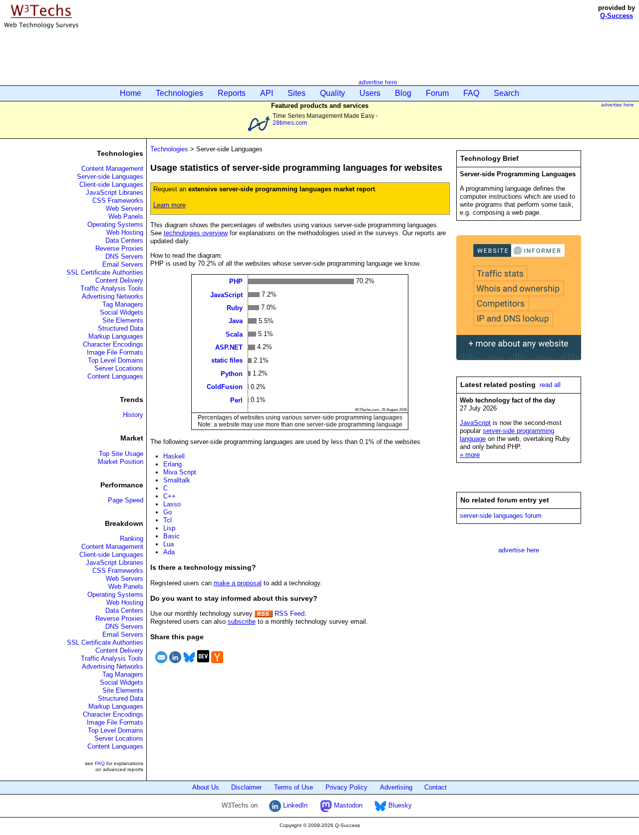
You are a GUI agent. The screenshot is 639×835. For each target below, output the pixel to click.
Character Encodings (113, 344)
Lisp (169, 528)
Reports (232, 93)
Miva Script (179, 472)
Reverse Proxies (119, 248)
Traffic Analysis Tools (111, 288)
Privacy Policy (346, 787)
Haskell (174, 456)
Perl (236, 400)
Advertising (396, 787)
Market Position (120, 461)
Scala (234, 334)
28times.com (290, 122)
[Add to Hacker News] (217, 664)
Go (167, 512)
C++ (169, 496)
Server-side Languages (110, 176)
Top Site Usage (121, 453)
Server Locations (118, 368)
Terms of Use (293, 787)
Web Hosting (124, 232)
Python (232, 373)
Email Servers (122, 264)
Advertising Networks (112, 296)
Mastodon (347, 805)
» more (470, 454)
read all (550, 385)
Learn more (169, 205)
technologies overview (196, 233)
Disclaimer (246, 787)
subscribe (242, 621)
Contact (435, 787)
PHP (236, 281)
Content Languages (115, 376)
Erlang (172, 464)
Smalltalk (176, 480)
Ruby (235, 307)
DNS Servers (124, 256)
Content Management (112, 168)
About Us (205, 787)
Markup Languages (115, 336)
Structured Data (120, 328)
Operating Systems (115, 224)
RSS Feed (289, 613)
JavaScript (226, 294)
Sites (297, 93)
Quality (332, 93)
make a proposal (238, 583)
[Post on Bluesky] (189, 664)
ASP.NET (229, 347)
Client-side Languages (111, 184)
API (266, 93)
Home (130, 93)
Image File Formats (115, 352)
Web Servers (124, 208)
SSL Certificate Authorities (104, 272)
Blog (403, 93)
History (133, 414)
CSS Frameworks (117, 200)
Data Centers (124, 240)
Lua (168, 544)
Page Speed (125, 500)
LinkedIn (294, 805)
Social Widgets (121, 312)
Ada (169, 552)
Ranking (131, 538)
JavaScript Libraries (114, 192)
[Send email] (161, 664)
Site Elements (122, 320)
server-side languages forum (501, 515)
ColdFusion (225, 387)
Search (506, 93)
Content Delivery (119, 280)
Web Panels (125, 216)
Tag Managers (122, 304)
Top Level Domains (115, 360)
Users (369, 93)
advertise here (377, 82)
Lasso (172, 504)
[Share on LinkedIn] (175, 664)
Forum (437, 93)
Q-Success (616, 15)
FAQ (471, 93)
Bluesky (399, 805)
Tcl (167, 520)
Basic (171, 536)
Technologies (179, 93)
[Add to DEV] (203, 664)
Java (236, 321)
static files (227, 360)
